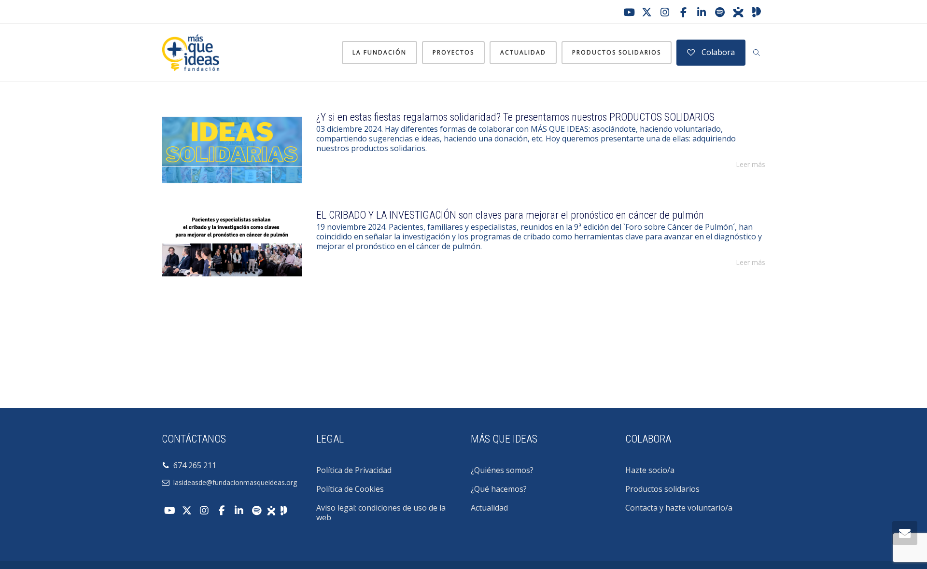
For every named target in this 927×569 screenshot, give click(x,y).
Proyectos (453, 52)
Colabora (717, 52)
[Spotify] (720, 12)
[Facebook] (683, 12)
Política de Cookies (350, 489)
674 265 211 (192, 465)
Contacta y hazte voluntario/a (678, 507)
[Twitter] (646, 12)
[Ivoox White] (271, 509)
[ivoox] (738, 12)
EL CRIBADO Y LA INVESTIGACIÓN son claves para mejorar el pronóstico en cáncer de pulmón (510, 215)
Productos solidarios (616, 52)
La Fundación (379, 52)
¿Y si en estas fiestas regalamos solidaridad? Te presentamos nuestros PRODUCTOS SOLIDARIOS (515, 117)
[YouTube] (628, 12)
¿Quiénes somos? (502, 470)
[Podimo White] (284, 509)
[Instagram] (665, 12)
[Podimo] (756, 12)
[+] (232, 150)
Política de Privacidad (354, 470)
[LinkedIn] (701, 12)
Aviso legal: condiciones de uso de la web (381, 512)
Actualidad (523, 52)
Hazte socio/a (649, 470)
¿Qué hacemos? (499, 489)
